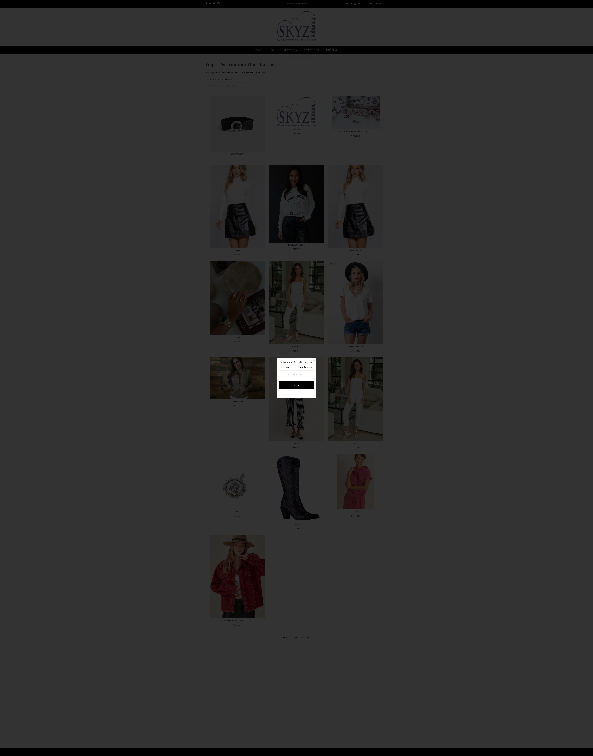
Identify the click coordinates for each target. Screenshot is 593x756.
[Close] (314, 360)
